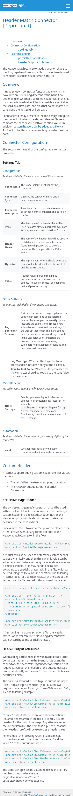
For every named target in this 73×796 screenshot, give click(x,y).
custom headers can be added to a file (36, 126)
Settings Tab (25, 49)
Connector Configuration (25, 45)
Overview (16, 41)
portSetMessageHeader (32, 58)
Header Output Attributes (33, 62)
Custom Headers (20, 54)
